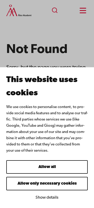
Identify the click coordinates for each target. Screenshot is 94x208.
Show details (47, 198)
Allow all (47, 167)
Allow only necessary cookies (47, 184)
